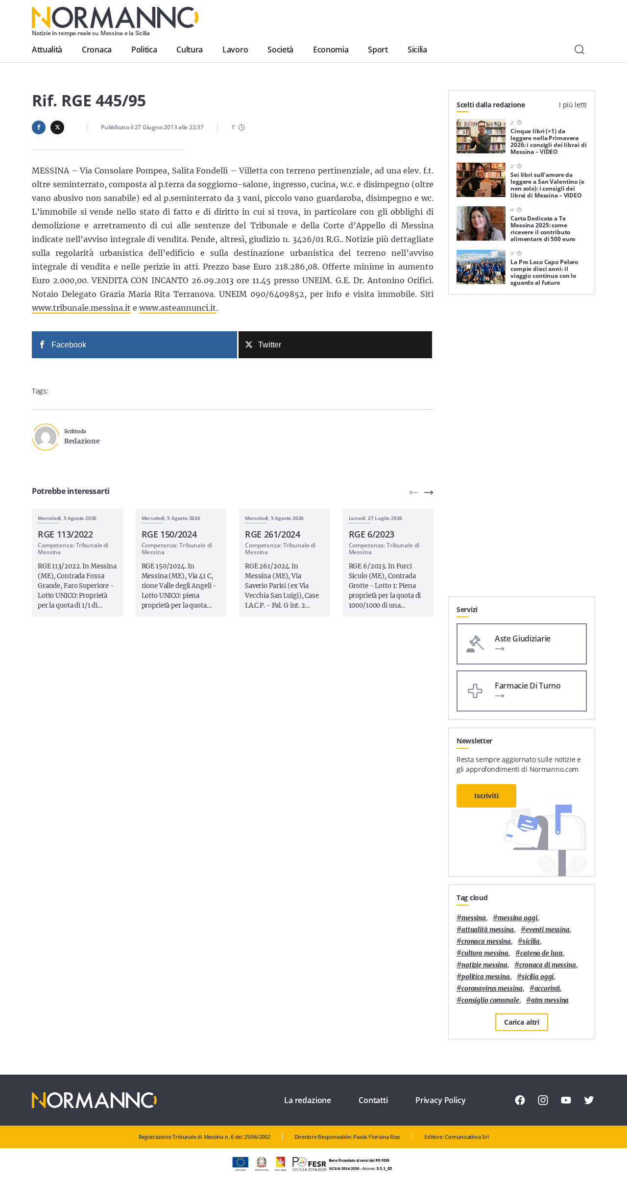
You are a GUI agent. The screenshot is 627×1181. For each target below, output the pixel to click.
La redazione (307, 1100)
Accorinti (547, 988)
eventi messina (548, 930)
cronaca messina (486, 941)
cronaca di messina (547, 965)
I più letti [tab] (573, 104)
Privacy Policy (440, 1100)
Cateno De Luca (541, 953)
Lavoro (235, 49)
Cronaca (97, 49)
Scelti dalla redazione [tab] (491, 104)
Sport (377, 49)
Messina (473, 918)
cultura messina (484, 953)
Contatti (373, 1100)
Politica (144, 49)
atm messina (550, 1000)
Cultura (189, 49)
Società (280, 49)
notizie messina (484, 965)
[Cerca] (579, 49)
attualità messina (487, 930)
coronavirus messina (492, 988)
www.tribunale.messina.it (81, 308)
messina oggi (517, 918)
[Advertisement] (521, 449)
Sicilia (417, 49)
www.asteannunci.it (177, 308)
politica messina (485, 977)
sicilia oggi (538, 977)
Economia (330, 49)
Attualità (47, 49)
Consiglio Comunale (490, 1000)
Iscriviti (486, 795)
